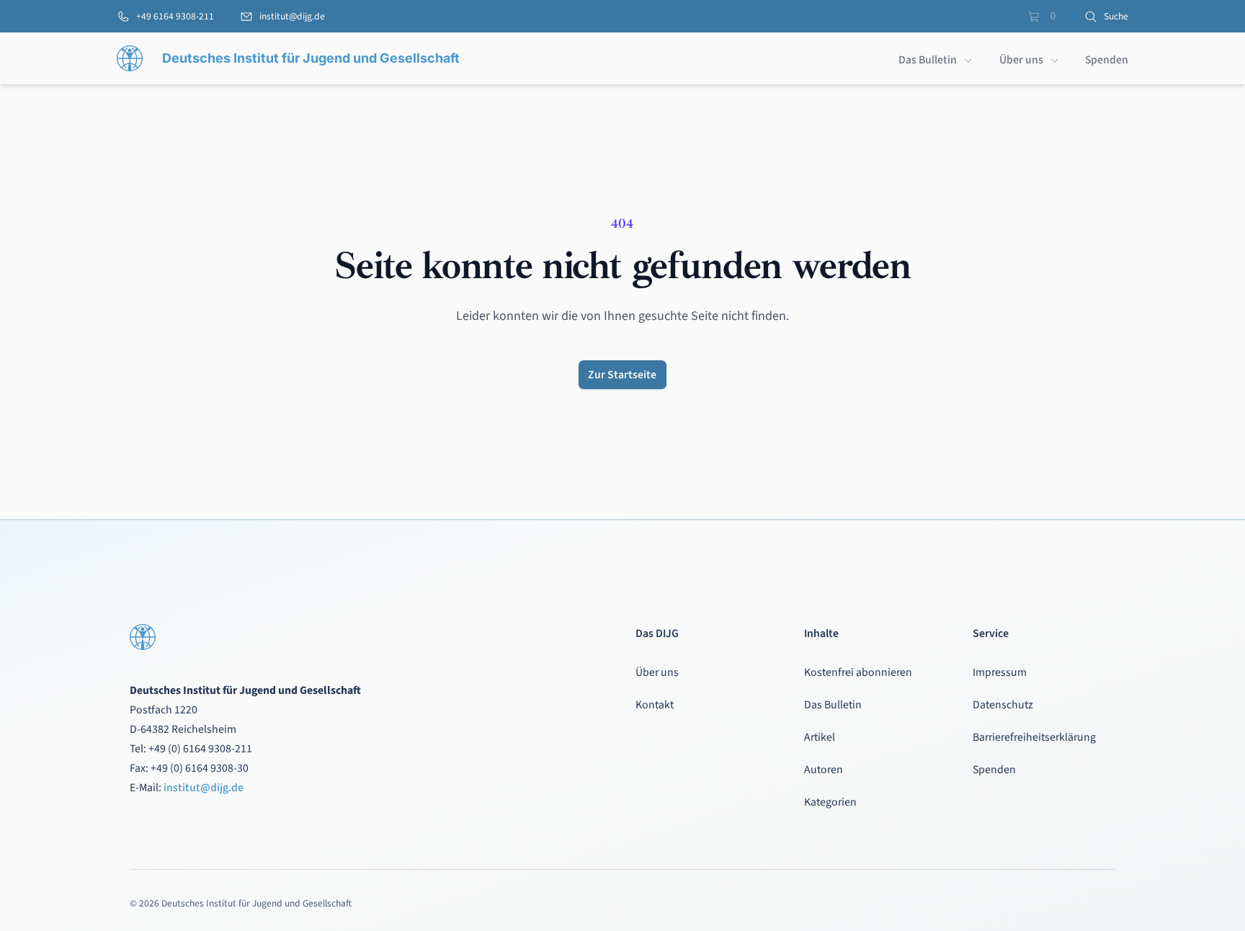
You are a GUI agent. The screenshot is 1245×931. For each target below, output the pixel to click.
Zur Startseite (622, 375)
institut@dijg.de (204, 788)
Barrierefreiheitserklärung (1034, 737)
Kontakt (654, 705)
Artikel (819, 737)
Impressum (1000, 672)
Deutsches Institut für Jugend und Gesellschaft (311, 58)
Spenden (994, 770)
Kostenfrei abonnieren (858, 672)
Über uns (657, 672)
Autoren (823, 770)
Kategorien (830, 802)
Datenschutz (1003, 705)
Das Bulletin (833, 705)
